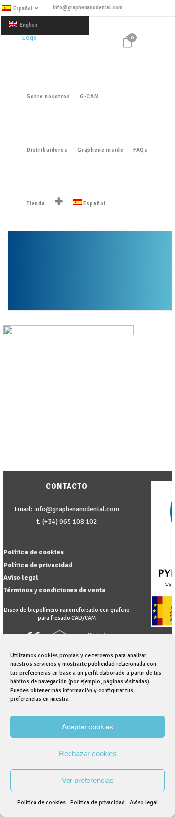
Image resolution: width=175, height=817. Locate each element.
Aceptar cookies (87, 727)
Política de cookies (42, 802)
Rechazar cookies (88, 753)
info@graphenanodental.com (87, 7)
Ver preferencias (88, 780)
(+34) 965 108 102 (69, 521)
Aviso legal (144, 802)
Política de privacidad (97, 802)
